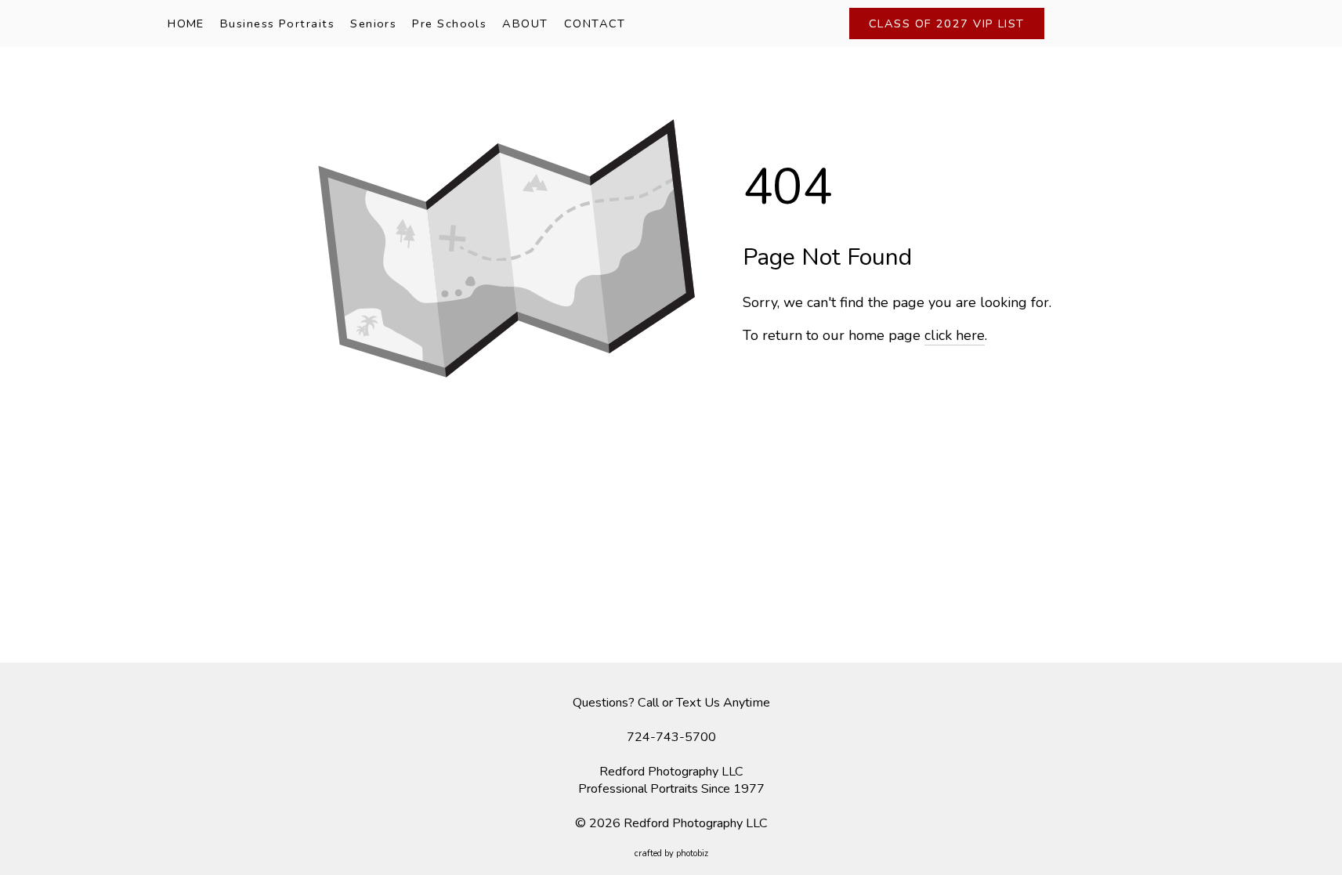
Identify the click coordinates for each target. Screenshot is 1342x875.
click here (954, 335)
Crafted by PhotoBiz (671, 853)
